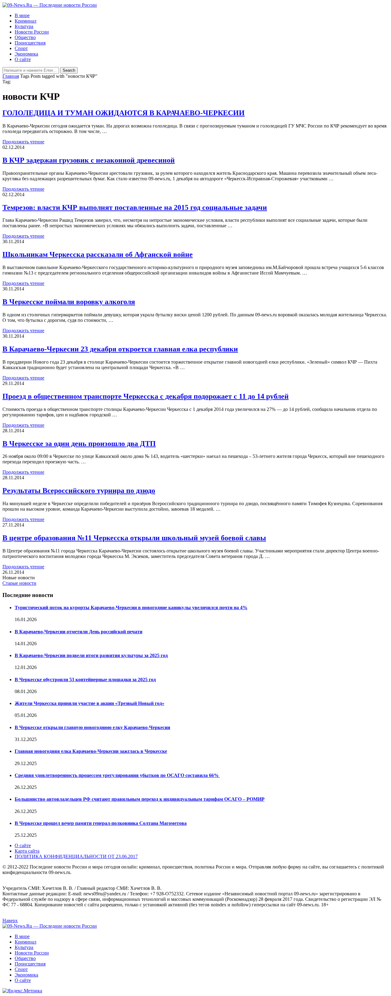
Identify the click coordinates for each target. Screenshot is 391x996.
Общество (25, 37)
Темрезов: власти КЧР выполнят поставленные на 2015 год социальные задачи (134, 207)
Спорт (21, 48)
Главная (10, 76)
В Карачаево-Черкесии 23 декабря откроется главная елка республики (120, 349)
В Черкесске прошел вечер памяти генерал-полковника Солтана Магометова (101, 823)
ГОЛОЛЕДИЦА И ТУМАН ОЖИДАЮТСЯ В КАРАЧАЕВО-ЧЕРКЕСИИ (123, 113)
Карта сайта (27, 851)
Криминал (25, 20)
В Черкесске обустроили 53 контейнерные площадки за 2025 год (85, 679)
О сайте (23, 59)
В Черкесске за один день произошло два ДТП (79, 444)
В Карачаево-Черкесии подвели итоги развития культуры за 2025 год (91, 655)
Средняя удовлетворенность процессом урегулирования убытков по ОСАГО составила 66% (117, 775)
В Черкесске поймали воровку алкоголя (68, 302)
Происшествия (30, 42)
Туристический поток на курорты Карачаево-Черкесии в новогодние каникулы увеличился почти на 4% (131, 607)
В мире (22, 15)
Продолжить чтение (23, 141)
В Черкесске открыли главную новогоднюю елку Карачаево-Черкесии (92, 727)
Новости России (32, 31)
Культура (24, 26)
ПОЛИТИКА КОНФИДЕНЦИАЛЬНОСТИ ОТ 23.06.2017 (76, 856)
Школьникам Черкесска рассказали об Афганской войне (97, 254)
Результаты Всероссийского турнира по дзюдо (78, 490)
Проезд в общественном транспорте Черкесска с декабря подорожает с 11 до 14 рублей (145, 396)
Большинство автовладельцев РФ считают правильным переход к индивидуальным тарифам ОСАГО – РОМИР (140, 799)
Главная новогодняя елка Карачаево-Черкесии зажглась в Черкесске (91, 751)
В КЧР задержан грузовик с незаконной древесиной (88, 160)
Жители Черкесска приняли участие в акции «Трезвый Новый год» (89, 703)
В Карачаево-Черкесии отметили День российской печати (78, 631)
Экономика (26, 53)
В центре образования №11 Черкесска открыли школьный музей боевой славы (134, 538)
